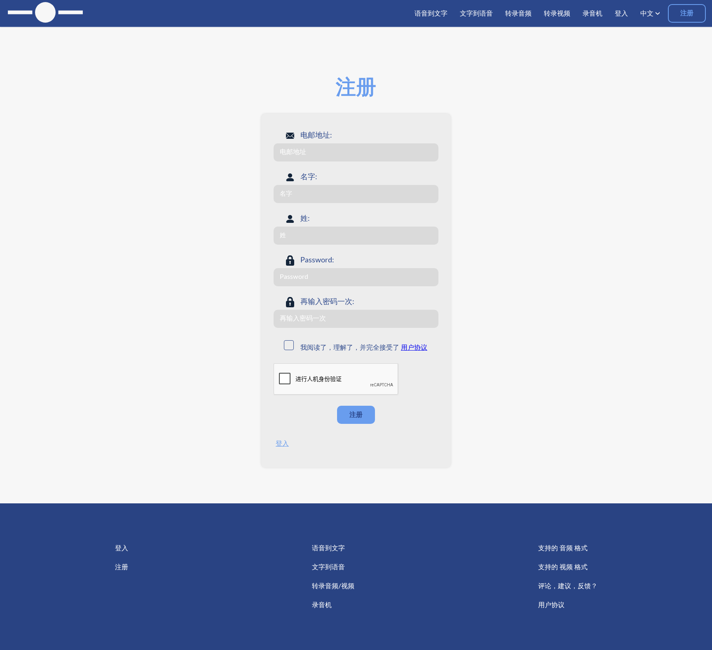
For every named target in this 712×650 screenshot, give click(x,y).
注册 (686, 13)
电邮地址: (316, 135)
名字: (308, 177)
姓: (305, 218)
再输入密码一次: (327, 302)
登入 (282, 443)
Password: (317, 260)
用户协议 (414, 347)
